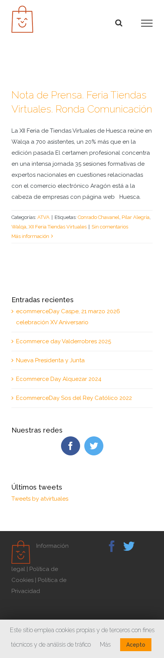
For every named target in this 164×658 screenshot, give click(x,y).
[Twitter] (93, 445)
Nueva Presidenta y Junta (50, 360)
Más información (30, 236)
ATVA (43, 217)
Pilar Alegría (136, 217)
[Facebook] (70, 445)
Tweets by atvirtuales (39, 498)
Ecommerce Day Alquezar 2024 (58, 379)
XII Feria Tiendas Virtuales (58, 227)
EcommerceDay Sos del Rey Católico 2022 (74, 398)
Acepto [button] (135, 645)
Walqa (18, 227)
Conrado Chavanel (98, 217)
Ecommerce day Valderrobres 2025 (63, 341)
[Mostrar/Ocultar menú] (147, 23)
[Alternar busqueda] (118, 23)
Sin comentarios (110, 227)
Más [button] (105, 644)
